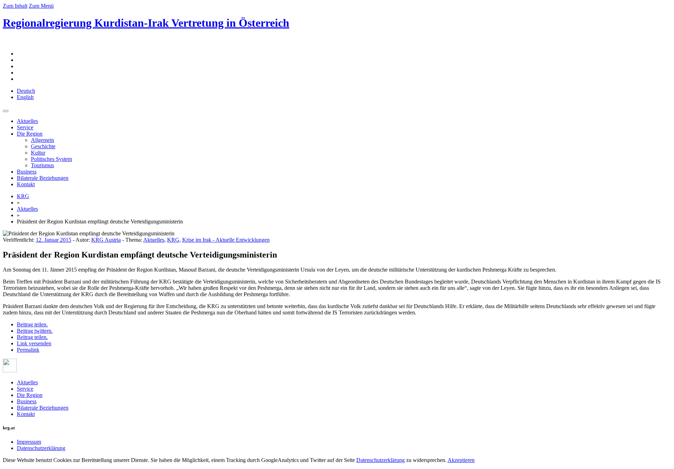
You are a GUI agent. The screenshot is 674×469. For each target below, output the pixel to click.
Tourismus (42, 165)
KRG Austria (106, 240)
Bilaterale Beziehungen (42, 178)
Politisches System (51, 159)
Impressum (29, 442)
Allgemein (42, 140)
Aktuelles (27, 121)
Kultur (38, 153)
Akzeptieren (461, 460)
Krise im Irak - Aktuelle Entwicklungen (226, 240)
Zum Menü (41, 6)
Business (27, 172)
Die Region (29, 134)
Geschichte (43, 146)
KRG (23, 196)
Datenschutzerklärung (41, 448)
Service (25, 127)
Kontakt (26, 184)
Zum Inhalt (15, 6)
